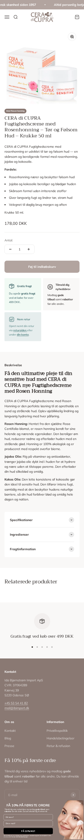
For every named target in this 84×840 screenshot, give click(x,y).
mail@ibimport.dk (16, 708)
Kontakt (10, 731)
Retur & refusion (58, 746)
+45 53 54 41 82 (16, 703)
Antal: (8, 240)
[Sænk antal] (10, 249)
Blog (7, 738)
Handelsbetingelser (60, 738)
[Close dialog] (80, 803)
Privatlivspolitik (57, 731)
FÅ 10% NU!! (28, 831)
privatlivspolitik (7, 837)
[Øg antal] (28, 249)
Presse (9, 746)
